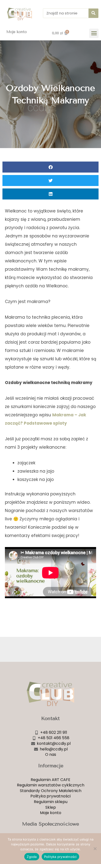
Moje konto (16, 32)
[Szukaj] (93, 13)
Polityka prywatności (60, 857)
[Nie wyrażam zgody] (94, 848)
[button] (94, 33)
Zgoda (32, 857)
